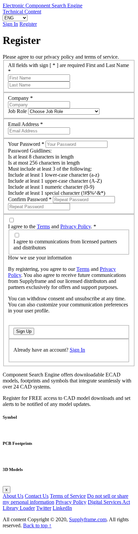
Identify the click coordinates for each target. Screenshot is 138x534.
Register (28, 24)
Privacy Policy (75, 226)
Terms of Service (68, 496)
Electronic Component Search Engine (42, 5)
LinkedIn (62, 508)
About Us (13, 496)
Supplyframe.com (88, 519)
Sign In (10, 24)
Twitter (43, 508)
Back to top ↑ (37, 525)
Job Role (17, 111)
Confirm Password (30, 199)
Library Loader (19, 508)
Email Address (25, 124)
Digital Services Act (109, 502)
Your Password (26, 144)
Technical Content (22, 11)
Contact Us (37, 496)
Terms (43, 226)
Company (20, 98)
